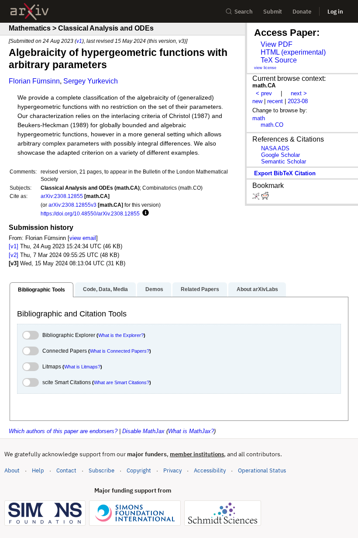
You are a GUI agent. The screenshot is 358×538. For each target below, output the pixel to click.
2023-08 (298, 101)
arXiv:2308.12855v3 (72, 205)
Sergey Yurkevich (90, 81)
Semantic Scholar (283, 161)
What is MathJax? (191, 431)
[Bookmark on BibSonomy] (256, 197)
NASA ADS (275, 148)
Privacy (172, 470)
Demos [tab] (154, 289)
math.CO (272, 124)
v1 (79, 41)
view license (265, 68)
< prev (264, 93)
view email (82, 238)
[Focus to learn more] (144, 213)
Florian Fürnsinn (34, 81)
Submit (272, 11)
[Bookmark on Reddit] (265, 197)
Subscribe (101, 470)
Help (38, 470)
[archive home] (29, 11)
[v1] (13, 246)
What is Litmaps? (82, 366)
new (257, 101)
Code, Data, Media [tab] (105, 289)
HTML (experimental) (293, 52)
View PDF (277, 44)
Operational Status (262, 470)
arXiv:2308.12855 (62, 196)
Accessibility (210, 470)
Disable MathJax (143, 431)
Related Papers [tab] (200, 289)
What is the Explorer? (121, 335)
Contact (66, 470)
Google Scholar (280, 155)
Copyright (139, 470)
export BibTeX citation (285, 173)
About (12, 470)
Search (243, 11)
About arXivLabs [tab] (257, 289)
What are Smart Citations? (121, 382)
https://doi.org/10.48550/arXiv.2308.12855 (90, 213)
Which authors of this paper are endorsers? (63, 431)
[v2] (13, 255)
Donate (302, 11)
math (258, 118)
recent (275, 101)
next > (299, 93)
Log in (335, 11)
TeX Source (279, 60)
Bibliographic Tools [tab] (41, 290)
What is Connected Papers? (119, 351)
